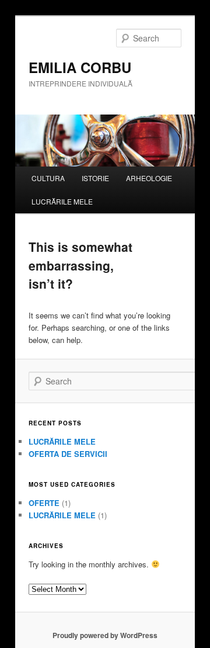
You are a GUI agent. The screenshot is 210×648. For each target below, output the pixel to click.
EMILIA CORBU (80, 67)
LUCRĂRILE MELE (62, 201)
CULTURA (48, 178)
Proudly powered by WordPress (105, 635)
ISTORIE (95, 178)
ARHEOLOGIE (149, 178)
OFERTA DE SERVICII (68, 453)
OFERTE (44, 502)
